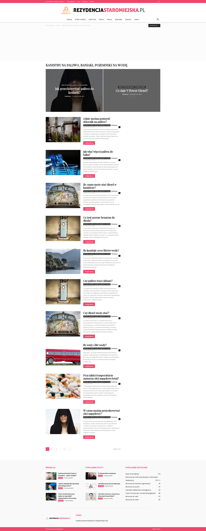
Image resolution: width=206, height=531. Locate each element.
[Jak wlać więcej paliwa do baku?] (63, 162)
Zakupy (128, 19)
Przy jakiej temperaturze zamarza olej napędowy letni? (101, 376)
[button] (157, 19)
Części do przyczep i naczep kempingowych (141, 493)
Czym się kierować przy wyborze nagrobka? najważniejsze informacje (67, 496)
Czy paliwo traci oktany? (98, 280)
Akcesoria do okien (132, 500)
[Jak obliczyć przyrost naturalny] (91, 486)
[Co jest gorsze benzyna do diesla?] (63, 228)
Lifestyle (92, 19)
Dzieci (136, 19)
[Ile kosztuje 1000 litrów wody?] (63, 261)
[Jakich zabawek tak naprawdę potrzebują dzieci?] (51, 486)
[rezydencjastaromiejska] (103, 10)
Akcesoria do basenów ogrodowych (138, 483)
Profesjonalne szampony (107, 473)
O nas (78, 1)
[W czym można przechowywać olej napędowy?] (63, 421)
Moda (101, 19)
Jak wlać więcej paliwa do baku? (98, 153)
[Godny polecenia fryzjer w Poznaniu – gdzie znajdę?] (51, 476)
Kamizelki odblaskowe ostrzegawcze (138, 490)
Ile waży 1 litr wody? (95, 345)
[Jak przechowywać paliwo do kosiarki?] (74, 92)
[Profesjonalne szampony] (91, 475)
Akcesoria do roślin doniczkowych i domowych (142, 477)
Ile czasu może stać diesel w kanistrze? (99, 186)
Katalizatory (130, 480)
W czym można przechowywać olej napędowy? (101, 412)
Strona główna (71, 1)
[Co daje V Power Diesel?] (131, 94)
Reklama (85, 1)
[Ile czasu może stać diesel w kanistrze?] (63, 195)
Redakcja (68, 96)
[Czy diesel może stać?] (63, 323)
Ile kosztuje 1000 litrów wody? (101, 250)
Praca (109, 19)
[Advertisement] (103, 45)
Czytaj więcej (89, 143)
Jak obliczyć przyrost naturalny (109, 484)
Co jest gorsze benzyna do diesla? (99, 219)
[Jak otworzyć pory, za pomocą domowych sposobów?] (91, 496)
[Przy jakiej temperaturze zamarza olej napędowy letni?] (63, 386)
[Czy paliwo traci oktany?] (63, 291)
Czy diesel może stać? (96, 313)
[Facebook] (158, 1)
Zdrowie (118, 19)
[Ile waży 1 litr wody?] (63, 354)
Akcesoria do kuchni (132, 487)
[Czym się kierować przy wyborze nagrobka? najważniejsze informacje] (51, 496)
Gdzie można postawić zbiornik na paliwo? (96, 120)
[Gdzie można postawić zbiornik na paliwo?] (63, 129)
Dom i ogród (80, 19)
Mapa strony (156, 529)
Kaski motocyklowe (132, 474)
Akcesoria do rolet (132, 496)
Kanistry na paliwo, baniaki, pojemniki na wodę (74, 85)
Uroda (69, 19)
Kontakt (91, 1)
